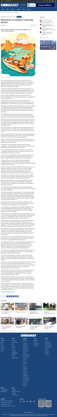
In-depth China (9, 12)
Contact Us (10, 402)
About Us (2, 400)
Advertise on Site (4, 402)
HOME (3, 9)
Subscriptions (3, 404)
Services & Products (9, 400)
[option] (48, 45)
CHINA (2, 1)
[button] (41, 48)
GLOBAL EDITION (8, 1)
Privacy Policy (12, 406)
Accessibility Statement (5, 406)
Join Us (8, 404)
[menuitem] (23, 5)
